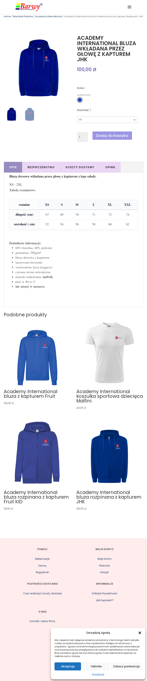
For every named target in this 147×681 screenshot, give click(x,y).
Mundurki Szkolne (23, 16)
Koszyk (104, 572)
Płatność (104, 565)
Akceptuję (68, 666)
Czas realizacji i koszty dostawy (42, 593)
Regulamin (42, 572)
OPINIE (110, 167)
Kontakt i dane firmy (42, 621)
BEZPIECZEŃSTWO (41, 167)
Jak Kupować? (104, 600)
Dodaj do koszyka (112, 135)
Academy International (48, 16)
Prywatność (98, 674)
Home (7, 16)
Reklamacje (42, 559)
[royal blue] (79, 100)
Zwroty (42, 565)
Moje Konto (105, 559)
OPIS (13, 167)
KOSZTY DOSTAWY (80, 167)
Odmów (96, 666)
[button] (140, 633)
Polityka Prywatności (104, 593)
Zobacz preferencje (126, 666)
